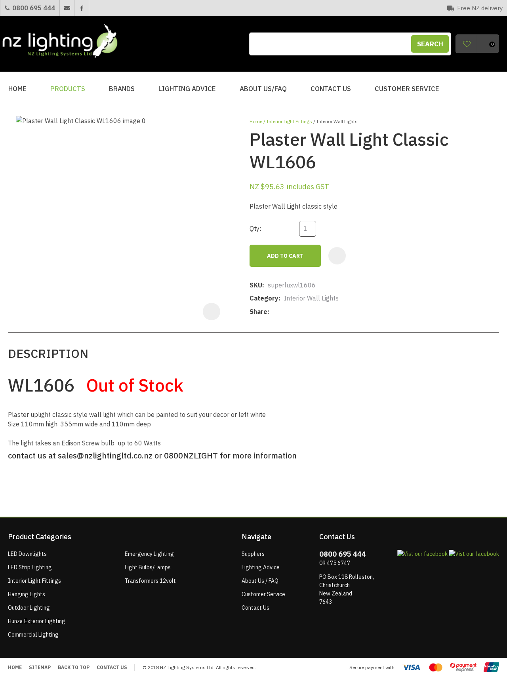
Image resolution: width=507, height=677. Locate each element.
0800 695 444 (33, 8)
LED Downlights (27, 553)
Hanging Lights (26, 594)
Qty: (255, 228)
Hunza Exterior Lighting (36, 621)
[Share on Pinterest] (309, 312)
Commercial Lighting (33, 634)
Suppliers (253, 553)
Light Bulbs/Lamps (148, 567)
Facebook (81, 8)
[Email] (297, 312)
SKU (256, 285)
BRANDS (122, 88)
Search (430, 44)
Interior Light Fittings (289, 121)
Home (17, 88)
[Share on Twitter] (285, 312)
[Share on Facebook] (274, 311)
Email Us (66, 8)
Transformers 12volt (150, 580)
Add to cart (285, 255)
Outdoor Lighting (29, 607)
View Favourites (466, 44)
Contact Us (331, 88)
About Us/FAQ (263, 88)
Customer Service (407, 88)
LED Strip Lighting (30, 567)
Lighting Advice (187, 88)
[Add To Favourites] (337, 255)
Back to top (74, 667)
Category (264, 298)
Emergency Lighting (149, 553)
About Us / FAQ (260, 580)
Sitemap (40, 667)
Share (258, 312)
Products (67, 88)
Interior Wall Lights (337, 121)
